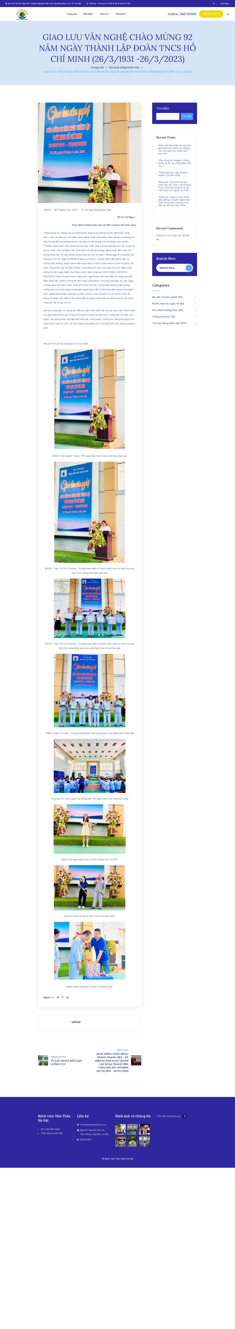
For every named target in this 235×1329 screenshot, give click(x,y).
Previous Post (58, 1057)
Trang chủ (97, 67)
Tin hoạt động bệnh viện (124, 67)
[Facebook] (53, 997)
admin (47, 210)
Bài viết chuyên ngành (167, 297)
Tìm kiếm (162, 108)
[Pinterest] (63, 997)
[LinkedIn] (67, 997)
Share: (47, 997)
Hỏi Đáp (224, 3)
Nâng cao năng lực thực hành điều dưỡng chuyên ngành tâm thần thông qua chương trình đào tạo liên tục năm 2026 (174, 201)
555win (41, 1147)
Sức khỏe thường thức (167, 310)
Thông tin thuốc (163, 316)
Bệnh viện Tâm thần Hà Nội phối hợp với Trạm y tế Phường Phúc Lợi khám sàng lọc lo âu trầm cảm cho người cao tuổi (174, 186)
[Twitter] (58, 997)
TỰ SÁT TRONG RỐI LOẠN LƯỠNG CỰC (66, 1062)
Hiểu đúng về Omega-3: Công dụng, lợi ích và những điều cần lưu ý (174, 163)
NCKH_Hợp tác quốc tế (167, 303)
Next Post (123, 1050)
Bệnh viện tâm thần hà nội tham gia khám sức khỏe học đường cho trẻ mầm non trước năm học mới (174, 149)
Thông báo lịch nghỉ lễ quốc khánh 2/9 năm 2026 (173, 174)
